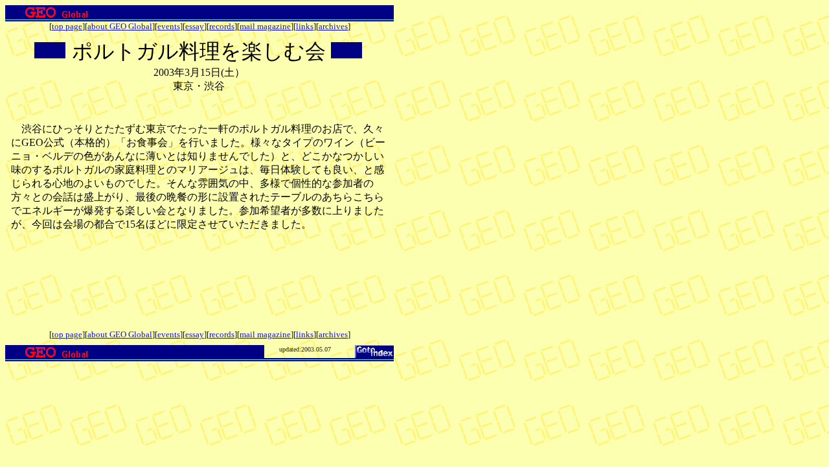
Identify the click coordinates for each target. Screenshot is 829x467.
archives (333, 26)
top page (67, 26)
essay (194, 26)
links (304, 26)
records (221, 26)
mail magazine (265, 26)
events (168, 26)
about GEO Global (119, 26)
